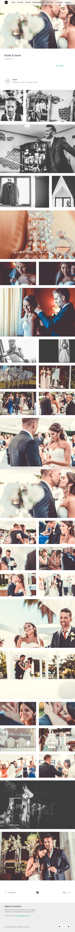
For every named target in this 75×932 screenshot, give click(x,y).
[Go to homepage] (6, 2)
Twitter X (23, 82)
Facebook (16, 82)
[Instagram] (64, 926)
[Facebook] (59, 926)
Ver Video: (60, 66)
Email (36, 82)
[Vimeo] (68, 926)
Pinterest (30, 82)
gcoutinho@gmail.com (22, 916)
